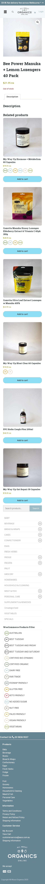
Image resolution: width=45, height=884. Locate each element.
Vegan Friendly (16, 720)
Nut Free (12, 707)
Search (36, 508)
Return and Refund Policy (13, 817)
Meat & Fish (7, 794)
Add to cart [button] (22, 179)
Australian (13, 633)
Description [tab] (12, 96)
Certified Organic (17, 664)
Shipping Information (11, 820)
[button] (5, 11)
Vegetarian (13, 726)
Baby (4, 749)
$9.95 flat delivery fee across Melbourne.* (21, 3)
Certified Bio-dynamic (19, 658)
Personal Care (8, 797)
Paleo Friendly (16, 714)
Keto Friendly (15, 695)
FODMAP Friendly (16, 683)
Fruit (4, 781)
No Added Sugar (16, 701)
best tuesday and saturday (22, 651)
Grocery (5, 784)
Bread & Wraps (9, 759)
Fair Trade (13, 676)
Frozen (5, 775)
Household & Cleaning (12, 791)
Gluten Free (14, 689)
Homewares (7, 787)
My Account (7, 831)
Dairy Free (13, 670)
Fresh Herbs (7, 769)
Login (41, 11)
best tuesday (15, 639)
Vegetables (7, 800)
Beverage (6, 753)
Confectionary (8, 762)
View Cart (6, 834)
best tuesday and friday (20, 645)
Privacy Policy (8, 814)
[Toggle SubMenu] (40, 523)
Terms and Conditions (12, 811)
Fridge (5, 772)
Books (5, 756)
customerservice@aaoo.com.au (16, 837)
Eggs (4, 766)
